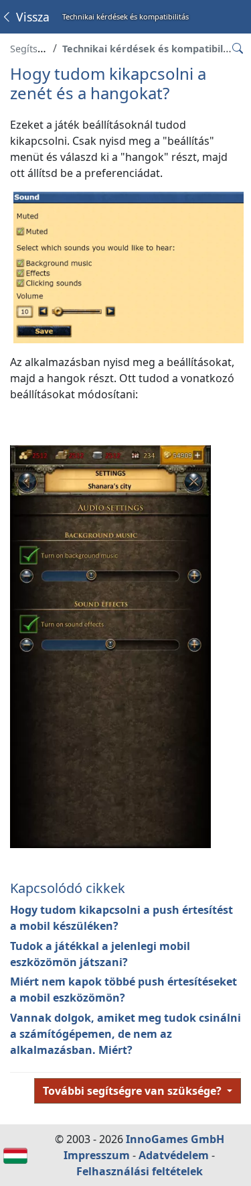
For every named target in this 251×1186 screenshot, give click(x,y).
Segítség (29, 48)
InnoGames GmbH (175, 1139)
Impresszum (97, 1155)
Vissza (31, 17)
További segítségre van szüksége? (133, 1090)
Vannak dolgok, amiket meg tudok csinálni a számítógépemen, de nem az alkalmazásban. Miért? (125, 1033)
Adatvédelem (174, 1155)
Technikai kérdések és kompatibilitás (151, 48)
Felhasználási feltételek (139, 1171)
